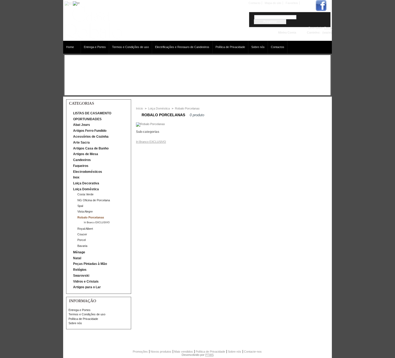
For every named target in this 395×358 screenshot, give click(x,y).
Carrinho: (313, 32)
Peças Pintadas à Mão (90, 264)
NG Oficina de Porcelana (93, 200)
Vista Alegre (85, 211)
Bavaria (82, 245)
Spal (80, 205)
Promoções (140, 351)
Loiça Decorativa (86, 183)
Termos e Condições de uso (130, 47)
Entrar (328, 28)
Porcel (81, 240)
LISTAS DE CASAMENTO (92, 113)
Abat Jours (81, 125)
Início (139, 108)
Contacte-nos (253, 351)
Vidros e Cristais (86, 281)
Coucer (82, 234)
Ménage (79, 252)
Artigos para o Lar (87, 287)
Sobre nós (258, 47)
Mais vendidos (183, 351)
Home (68, 47)
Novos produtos (160, 351)
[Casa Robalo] (92, 37)
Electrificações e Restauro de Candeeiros (182, 47)
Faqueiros (80, 166)
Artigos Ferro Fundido (89, 131)
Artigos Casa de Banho (91, 148)
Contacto (254, 3)
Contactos (277, 47)
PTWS (209, 354)
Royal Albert (85, 228)
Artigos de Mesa (85, 154)
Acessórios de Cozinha (91, 136)
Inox (76, 177)
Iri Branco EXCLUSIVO (97, 222)
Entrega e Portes (95, 47)
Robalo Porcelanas (90, 217)
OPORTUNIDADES (87, 119)
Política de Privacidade (230, 47)
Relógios (80, 270)
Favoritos (292, 3)
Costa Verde (85, 194)
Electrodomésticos (87, 172)
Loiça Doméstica (86, 189)
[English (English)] (68, 3)
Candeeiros (82, 160)
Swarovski (81, 275)
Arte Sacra (81, 142)
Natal (77, 258)
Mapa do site (273, 3)
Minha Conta (287, 32)
